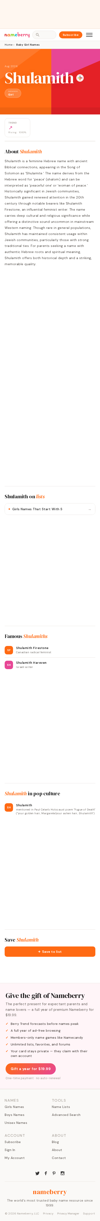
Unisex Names (16, 1123)
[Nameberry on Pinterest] (54, 1173)
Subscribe (71, 35)
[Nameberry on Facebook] (45, 1173)
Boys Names (14, 1115)
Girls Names (14, 1107)
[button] (50, 951)
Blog (55, 1142)
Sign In (10, 1150)
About (57, 1150)
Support (89, 1213)
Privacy (48, 1213)
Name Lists (61, 1107)
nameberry (50, 1191)
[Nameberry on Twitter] (37, 1173)
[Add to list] (80, 78)
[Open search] (44, 35)
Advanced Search (66, 1115)
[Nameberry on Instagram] (62, 1173)
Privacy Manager (68, 1213)
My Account (15, 1158)
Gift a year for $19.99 (31, 1069)
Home (8, 44)
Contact (59, 1158)
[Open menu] (89, 35)
